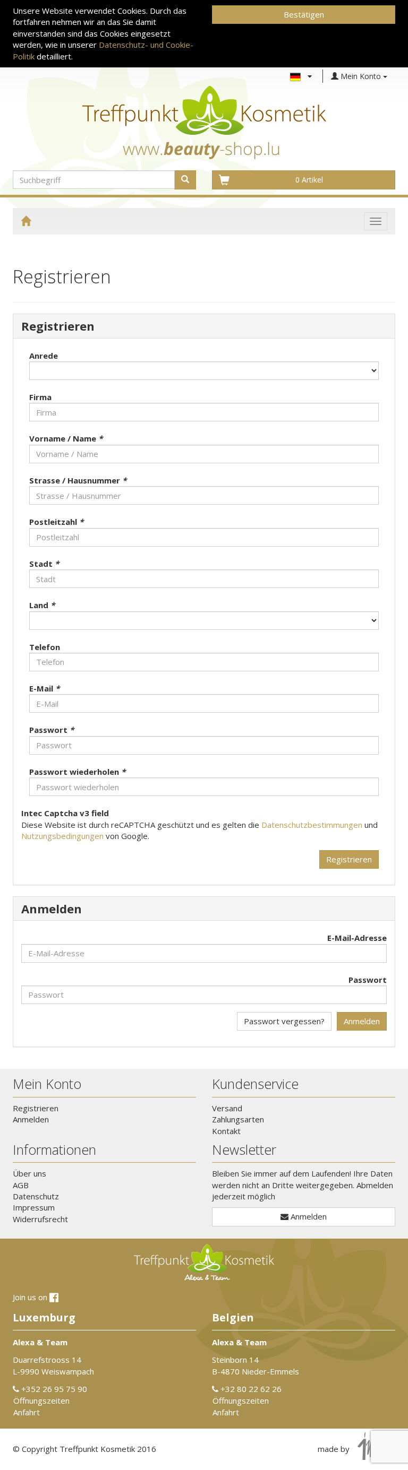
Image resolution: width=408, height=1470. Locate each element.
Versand (227, 1108)
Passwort (367, 979)
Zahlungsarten (238, 1119)
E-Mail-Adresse (357, 937)
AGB (21, 1185)
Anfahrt (26, 1412)
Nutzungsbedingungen (62, 836)
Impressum (34, 1207)
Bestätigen (304, 14)
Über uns (29, 1173)
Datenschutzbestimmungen (311, 824)
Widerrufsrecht (40, 1219)
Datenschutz (36, 1196)
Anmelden (362, 1021)
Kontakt (226, 1131)
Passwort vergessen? (284, 1021)
